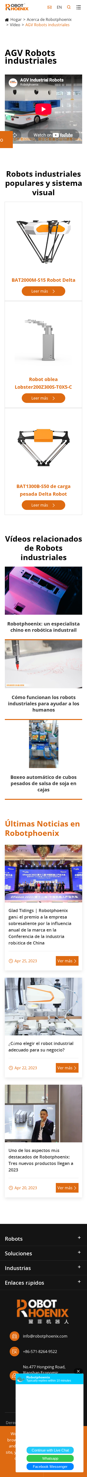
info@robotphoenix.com (39, 1336)
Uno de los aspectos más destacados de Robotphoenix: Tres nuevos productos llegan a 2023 (40, 1160)
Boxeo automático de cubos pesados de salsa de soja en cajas (43, 783)
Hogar (16, 19)
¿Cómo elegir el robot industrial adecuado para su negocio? (40, 1046)
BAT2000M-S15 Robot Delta (43, 280)
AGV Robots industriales (47, 24)
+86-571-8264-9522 (34, 1351)
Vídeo (15, 24)
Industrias (18, 1267)
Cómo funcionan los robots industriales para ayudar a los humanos (43, 703)
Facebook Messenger (50, 1466)
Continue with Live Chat (50, 1450)
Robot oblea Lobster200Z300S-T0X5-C (43, 383)
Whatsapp (50, 1458)
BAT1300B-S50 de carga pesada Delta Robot (43, 490)
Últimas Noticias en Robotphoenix (42, 828)
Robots (14, 1238)
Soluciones (18, 1253)
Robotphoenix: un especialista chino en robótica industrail (43, 626)
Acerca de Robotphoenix (49, 19)
